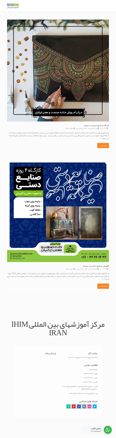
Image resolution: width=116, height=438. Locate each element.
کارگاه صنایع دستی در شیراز (96, 125)
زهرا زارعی (91, 128)
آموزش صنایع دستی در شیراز (96, 266)
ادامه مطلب (103, 145)
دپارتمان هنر (79, 128)
